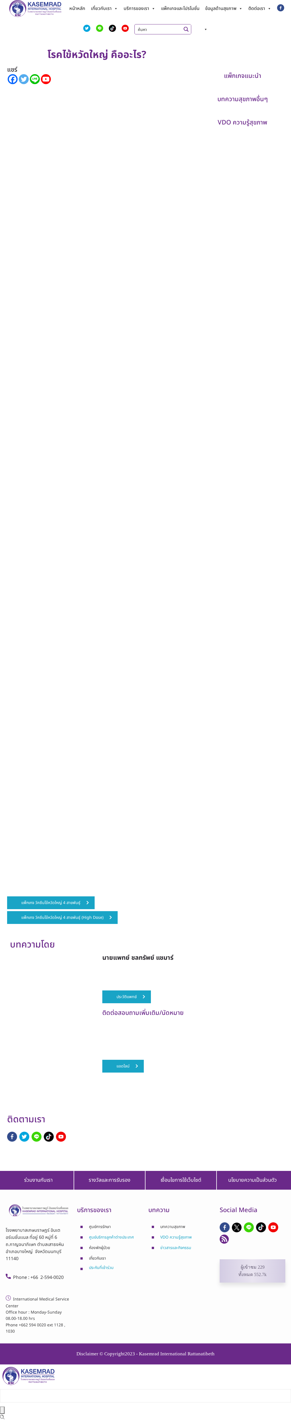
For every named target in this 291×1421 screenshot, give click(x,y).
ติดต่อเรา (256, 8)
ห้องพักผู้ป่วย (99, 1248)
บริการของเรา (136, 8)
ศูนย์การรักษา (100, 1227)
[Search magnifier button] (186, 29)
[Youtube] (46, 79)
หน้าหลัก (77, 8)
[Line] (35, 79)
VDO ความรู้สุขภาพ (176, 1237)
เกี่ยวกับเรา (101, 8)
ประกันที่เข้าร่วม (101, 1268)
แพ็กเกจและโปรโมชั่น (180, 8)
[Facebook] (13, 79)
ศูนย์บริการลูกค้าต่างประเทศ (111, 1237)
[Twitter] (24, 79)
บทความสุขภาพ (172, 1227)
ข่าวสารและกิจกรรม (175, 1248)
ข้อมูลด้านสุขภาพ (220, 8)
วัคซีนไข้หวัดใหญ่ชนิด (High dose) (139, 490)
